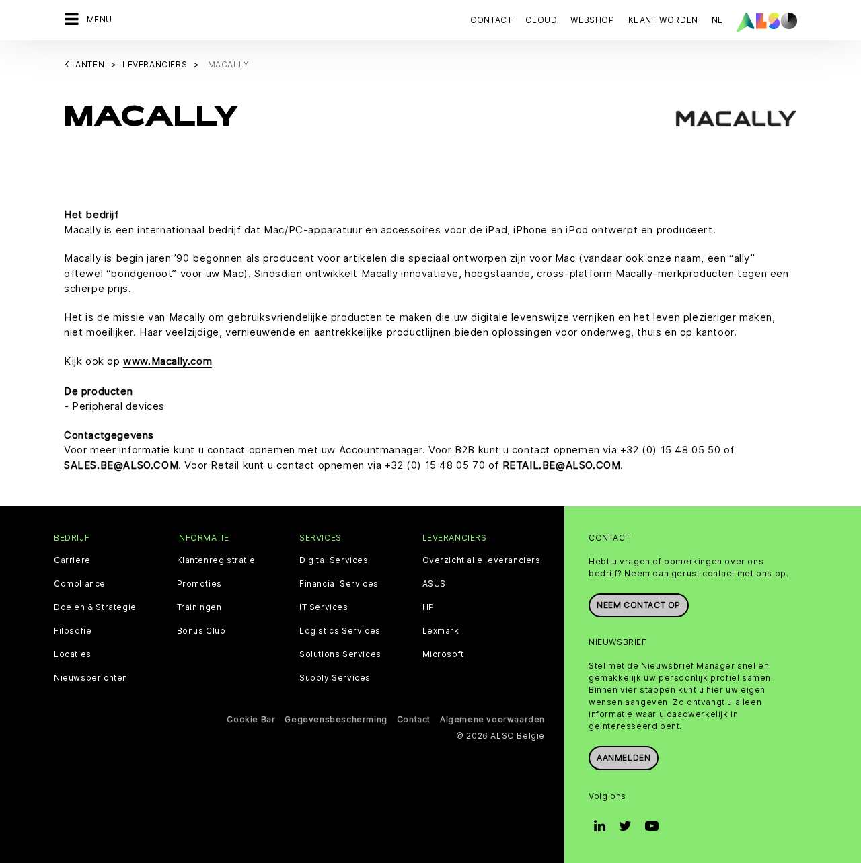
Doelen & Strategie (95, 607)
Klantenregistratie (216, 560)
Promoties (199, 584)
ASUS (434, 584)
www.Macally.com (167, 360)
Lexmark (440, 631)
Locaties (72, 654)
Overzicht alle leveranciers (481, 560)
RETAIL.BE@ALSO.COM (561, 465)
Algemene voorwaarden (492, 719)
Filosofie (72, 631)
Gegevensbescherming (336, 719)
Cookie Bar (251, 719)
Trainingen (199, 607)
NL (717, 20)
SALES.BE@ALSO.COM (121, 465)
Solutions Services (340, 654)
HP (428, 607)
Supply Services (335, 678)
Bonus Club (201, 631)
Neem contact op (639, 605)
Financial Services (339, 584)
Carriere (72, 560)
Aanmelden (623, 758)
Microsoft (443, 654)
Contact (491, 20)
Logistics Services (340, 631)
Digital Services (334, 560)
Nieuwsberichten (91, 678)
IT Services (323, 607)
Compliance (80, 584)
